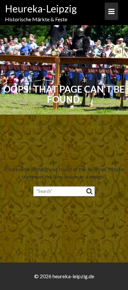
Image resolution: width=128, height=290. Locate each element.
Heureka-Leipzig (41, 8)
